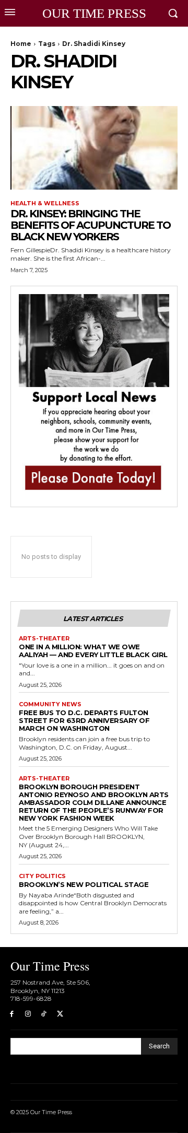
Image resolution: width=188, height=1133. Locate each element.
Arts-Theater (44, 638)
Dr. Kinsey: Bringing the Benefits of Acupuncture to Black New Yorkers (90, 225)
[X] (59, 1014)
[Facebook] (11, 1014)
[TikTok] (44, 1014)
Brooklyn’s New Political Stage (83, 884)
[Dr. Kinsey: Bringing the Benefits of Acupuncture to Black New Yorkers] (94, 148)
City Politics (42, 876)
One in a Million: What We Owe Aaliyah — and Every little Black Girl (93, 651)
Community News (50, 704)
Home (20, 44)
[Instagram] (27, 1014)
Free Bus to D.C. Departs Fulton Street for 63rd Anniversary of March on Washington (84, 720)
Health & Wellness (44, 203)
